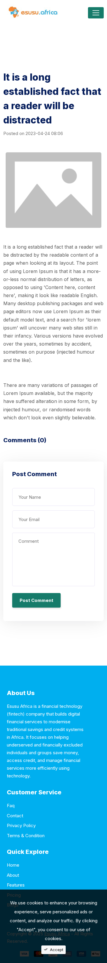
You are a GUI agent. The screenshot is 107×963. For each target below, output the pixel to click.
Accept (56, 949)
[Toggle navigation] (96, 12)
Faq (11, 805)
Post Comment (36, 600)
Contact (15, 815)
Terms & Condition (26, 835)
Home (13, 865)
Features (16, 885)
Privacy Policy (21, 825)
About (13, 875)
